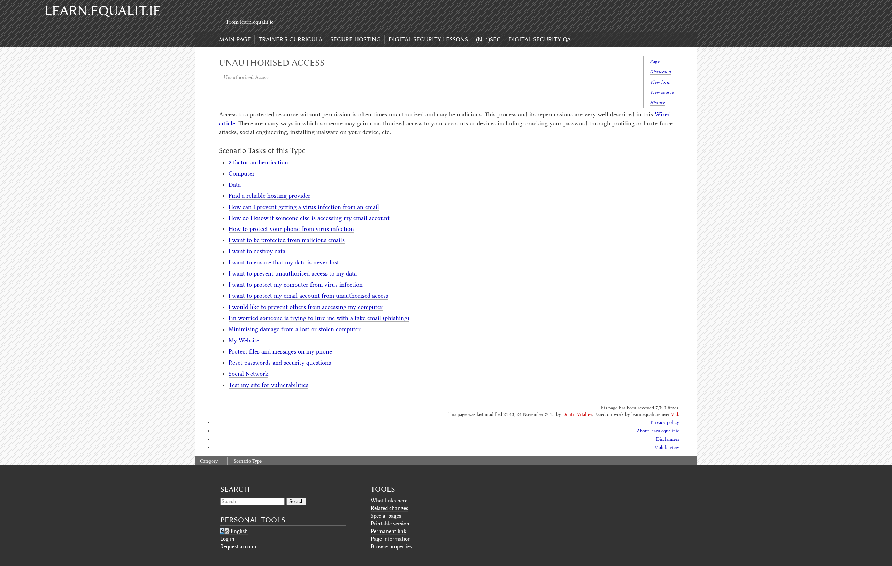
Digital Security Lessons (428, 39)
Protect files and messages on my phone (280, 351)
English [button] (239, 531)
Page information (391, 539)
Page (654, 61)
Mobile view (666, 447)
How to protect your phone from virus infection (291, 228)
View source (662, 92)
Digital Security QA (539, 39)
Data (235, 184)
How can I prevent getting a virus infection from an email (304, 206)
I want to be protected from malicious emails (287, 240)
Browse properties (391, 546)
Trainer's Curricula (290, 39)
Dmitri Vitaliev (577, 414)
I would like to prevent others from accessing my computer (306, 306)
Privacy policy (665, 422)
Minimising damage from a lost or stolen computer (295, 329)
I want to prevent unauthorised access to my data (293, 273)
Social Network (248, 373)
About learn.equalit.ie (658, 430)
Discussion (660, 71)
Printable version (390, 523)
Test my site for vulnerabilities (268, 384)
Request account (239, 546)
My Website (244, 340)
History (657, 102)
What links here (389, 500)
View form (660, 82)
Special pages (386, 516)
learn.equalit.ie (103, 10)
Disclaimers (667, 439)
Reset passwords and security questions (280, 362)
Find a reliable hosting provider (269, 195)
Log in (227, 539)
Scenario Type (248, 461)
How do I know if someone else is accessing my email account (309, 218)
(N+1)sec (488, 39)
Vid (674, 414)
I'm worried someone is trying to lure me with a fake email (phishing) (319, 318)
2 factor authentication (258, 162)
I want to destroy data (257, 251)
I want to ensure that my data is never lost (284, 262)
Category (209, 461)
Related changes (389, 508)
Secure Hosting (355, 39)
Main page (235, 39)
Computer (242, 173)
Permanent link (388, 531)
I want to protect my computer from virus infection (296, 284)
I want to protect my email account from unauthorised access (308, 295)
